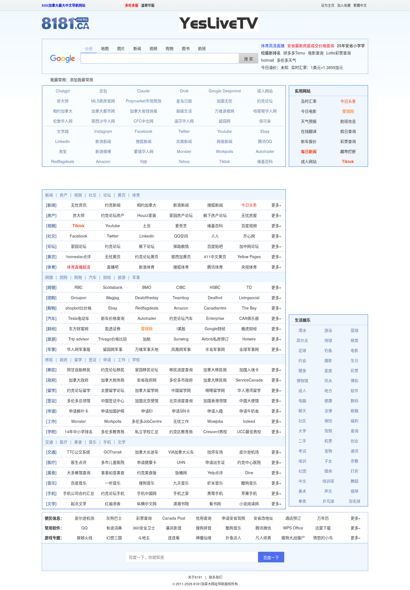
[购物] (51, 308)
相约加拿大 (63, 111)
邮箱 (354, 410)
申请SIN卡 (181, 411)
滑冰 (302, 330)
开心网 (249, 236)
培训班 (328, 481)
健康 (328, 400)
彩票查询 (348, 141)
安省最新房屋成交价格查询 (310, 45)
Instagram (103, 131)
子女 (328, 461)
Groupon (78, 297)
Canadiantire (215, 308)
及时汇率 (309, 101)
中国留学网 (181, 390)
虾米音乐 (215, 483)
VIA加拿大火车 (181, 452)
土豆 (147, 225)
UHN (181, 462)
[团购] (51, 297)
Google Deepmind (225, 90)
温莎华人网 (184, 121)
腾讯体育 (215, 267)
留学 (78, 359)
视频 (78, 195)
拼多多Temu (294, 53)
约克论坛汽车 (181, 318)
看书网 (215, 503)
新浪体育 (147, 267)
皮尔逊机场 (249, 452)
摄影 (328, 360)
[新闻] (51, 205)
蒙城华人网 (143, 151)
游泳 (328, 330)
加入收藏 (344, 6)
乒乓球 (328, 501)
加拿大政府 (78, 380)
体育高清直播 (272, 45)
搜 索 (248, 58)
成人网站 (265, 90)
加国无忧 (224, 101)
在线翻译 (309, 131)
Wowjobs (215, 421)
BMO (146, 287)
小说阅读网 (249, 503)
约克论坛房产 (112, 215)
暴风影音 (174, 528)
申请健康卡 (146, 462)
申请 (107, 359)
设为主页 (327, 6)
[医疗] (51, 462)
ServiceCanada (249, 380)
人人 (215, 236)
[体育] (51, 267)
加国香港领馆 (215, 400)
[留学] (51, 390)
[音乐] (51, 483)
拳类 (302, 501)
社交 (93, 195)
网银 (49, 277)
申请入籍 (215, 411)
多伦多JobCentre (147, 421)
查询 (354, 430)
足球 (302, 350)
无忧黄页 (112, 256)
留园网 (224, 121)
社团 (302, 471)
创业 (354, 440)
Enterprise (215, 318)
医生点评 (78, 462)
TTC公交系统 (78, 452)
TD (249, 287)
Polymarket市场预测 (143, 101)
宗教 (354, 461)
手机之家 (181, 493)
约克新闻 (112, 205)
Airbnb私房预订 (215, 339)
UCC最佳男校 (249, 431)
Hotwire (249, 339)
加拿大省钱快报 (143, 111)
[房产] (51, 215)
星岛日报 (184, 101)
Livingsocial (249, 297)
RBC (78, 287)
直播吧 (113, 267)
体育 (136, 195)
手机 (107, 442)
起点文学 (78, 503)
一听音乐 (112, 483)
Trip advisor (78, 339)
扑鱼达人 (233, 537)
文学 (122, 442)
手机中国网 (146, 493)
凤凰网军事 (181, 349)
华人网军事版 (78, 349)
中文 (302, 481)
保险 (328, 420)
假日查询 (348, 131)
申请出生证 (215, 462)
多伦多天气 (286, 60)
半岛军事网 (215, 349)
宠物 (328, 451)
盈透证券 (112, 328)
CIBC (180, 287)
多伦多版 (131, 6)
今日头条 (249, 205)
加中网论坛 (249, 246)
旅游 (122, 277)
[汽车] (51, 318)
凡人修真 (263, 537)
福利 (354, 420)
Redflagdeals (62, 161)
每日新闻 (309, 151)
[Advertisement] (326, 24)
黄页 (122, 195)
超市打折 (348, 151)
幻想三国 (114, 537)
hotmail (267, 60)
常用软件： (54, 528)
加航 (147, 339)
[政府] (51, 380)
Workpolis (224, 151)
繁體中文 (360, 6)
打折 (354, 471)
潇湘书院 (181, 503)
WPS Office (293, 528)
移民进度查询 (181, 369)
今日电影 (309, 111)
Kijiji (143, 161)
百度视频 (249, 225)
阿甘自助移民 (78, 369)
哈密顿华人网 (265, 111)
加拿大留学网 (146, 390)
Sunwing (181, 339)
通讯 (354, 451)
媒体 (328, 471)
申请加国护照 (112, 411)
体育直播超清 (78, 267)
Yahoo (184, 161)
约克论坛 (265, 101)
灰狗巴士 (114, 518)
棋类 (354, 340)
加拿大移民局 (215, 369)
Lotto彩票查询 (338, 53)
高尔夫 (302, 340)
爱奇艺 (181, 225)
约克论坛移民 (112, 369)
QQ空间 (181, 236)
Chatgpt (63, 90)
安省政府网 (146, 380)
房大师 (63, 101)
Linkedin (62, 141)
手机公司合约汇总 (78, 493)
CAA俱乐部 (249, 318)
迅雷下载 (323, 528)
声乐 (328, 491)
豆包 (103, 90)
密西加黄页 (181, 256)
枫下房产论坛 (215, 215)
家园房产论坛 (181, 215)
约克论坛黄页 (146, 256)
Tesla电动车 (78, 318)
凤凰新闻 (184, 141)
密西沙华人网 (103, 121)
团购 (63, 277)
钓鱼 (328, 350)
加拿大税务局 (112, 380)
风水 (328, 380)
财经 (107, 277)
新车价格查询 (112, 318)
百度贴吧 (215, 246)
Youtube (224, 131)
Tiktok (224, 161)
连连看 (174, 537)
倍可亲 (265, 121)
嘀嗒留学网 (215, 390)
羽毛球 (354, 501)
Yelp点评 (215, 472)
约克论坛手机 (112, 493)
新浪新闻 (103, 141)
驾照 (328, 430)
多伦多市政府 (181, 380)
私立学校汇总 (146, 431)
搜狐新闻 (143, 141)
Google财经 (215, 328)
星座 (328, 370)
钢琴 (354, 491)
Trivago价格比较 (112, 339)
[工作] (51, 421)
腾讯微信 (263, 528)
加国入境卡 (249, 369)
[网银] (51, 287)
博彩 (354, 380)
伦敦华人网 (63, 121)
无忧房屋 (249, 215)
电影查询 (316, 53)
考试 (302, 451)
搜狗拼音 (203, 528)
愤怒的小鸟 (323, 537)
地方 (328, 390)
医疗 (63, 442)
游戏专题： (54, 537)
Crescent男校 (215, 431)
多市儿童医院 (112, 462)
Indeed (249, 421)
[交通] (51, 452)
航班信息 (348, 121)
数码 (354, 400)
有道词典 (114, 528)
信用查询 (203, 518)
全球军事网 (249, 349)
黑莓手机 (215, 493)
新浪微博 (103, 151)
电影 (354, 350)
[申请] (51, 411)
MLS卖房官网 (103, 101)
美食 (78, 442)
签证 (93, 359)
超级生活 (184, 111)
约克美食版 (146, 472)
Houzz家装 (146, 215)
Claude (143, 90)
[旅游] (51, 339)
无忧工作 (181, 421)
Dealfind (215, 297)
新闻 (49, 195)
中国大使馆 (249, 400)
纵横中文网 (146, 503)
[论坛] (51, 246)
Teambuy (181, 297)
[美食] (51, 472)
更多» (276, 205)
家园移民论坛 (146, 369)
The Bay (249, 308)
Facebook (143, 131)
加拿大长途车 (146, 452)
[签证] (51, 400)
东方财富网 (78, 328)
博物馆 (302, 380)
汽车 (93, 277)
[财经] (51, 328)
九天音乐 (181, 483)
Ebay (265, 131)
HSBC (215, 287)
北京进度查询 (181, 400)
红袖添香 (112, 503)
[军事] (51, 349)
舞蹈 (354, 481)
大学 (302, 430)
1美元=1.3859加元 (327, 67)
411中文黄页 (215, 256)
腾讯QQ (265, 141)
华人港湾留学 (249, 390)
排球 (328, 340)
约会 (302, 360)
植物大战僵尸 (293, 537)
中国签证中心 (112, 400)
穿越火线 (84, 537)
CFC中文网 (143, 121)
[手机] (51, 493)
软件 (354, 390)
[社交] (51, 236)
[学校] (51, 431)
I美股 (181, 328)
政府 (63, 359)
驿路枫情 (181, 246)
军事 (136, 277)
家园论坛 (78, 246)
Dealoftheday (146, 297)
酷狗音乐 (249, 483)
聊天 (302, 410)
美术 (302, 491)
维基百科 (265, 161)
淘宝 (63, 151)
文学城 (63, 131)
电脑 (302, 400)
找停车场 (215, 452)
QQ (84, 528)
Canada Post (173, 518)
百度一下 (271, 557)
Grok (184, 90)
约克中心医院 (249, 462)
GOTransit (113, 452)
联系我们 (215, 577)
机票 (328, 440)
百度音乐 (78, 483)
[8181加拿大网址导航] (65, 20)
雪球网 (147, 328)
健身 (302, 370)
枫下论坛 (147, 246)
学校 (136, 359)
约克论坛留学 (78, 390)
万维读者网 (224, 111)
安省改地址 (263, 518)
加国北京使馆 (146, 400)
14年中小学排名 (79, 431)
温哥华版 (148, 6)
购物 (78, 277)
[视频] (51, 225)
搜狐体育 (181, 267)
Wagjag (112, 297)
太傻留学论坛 (112, 390)
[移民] (51, 369)
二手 (302, 440)
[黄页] (51, 256)
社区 (302, 420)
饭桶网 (181, 472)
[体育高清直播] (219, 22)
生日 (354, 360)
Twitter (184, 131)
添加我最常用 (81, 79)
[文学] (51, 503)
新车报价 (309, 141)
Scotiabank (112, 287)
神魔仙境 (203, 537)
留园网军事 (112, 349)
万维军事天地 (146, 349)
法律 (328, 410)
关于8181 (195, 577)
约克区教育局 (181, 431)
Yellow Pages (249, 256)
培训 (302, 461)
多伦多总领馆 (78, 400)
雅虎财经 (249, 328)
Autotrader (265, 151)
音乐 (93, 442)
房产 (63, 195)
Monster (184, 151)
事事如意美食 (112, 472)
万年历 (323, 518)
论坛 (107, 195)
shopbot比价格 (78, 308)
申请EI (147, 411)
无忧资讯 (78, 205)
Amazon (103, 161)
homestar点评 (78, 256)
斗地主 (144, 537)
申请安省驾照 (233, 518)
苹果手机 (249, 493)
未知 (284, 67)
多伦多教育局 (112, 431)
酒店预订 (293, 518)
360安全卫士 (144, 528)
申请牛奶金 (249, 411)
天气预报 (309, 121)
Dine (249, 472)
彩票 (354, 370)
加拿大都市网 (103, 111)
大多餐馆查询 (78, 472)
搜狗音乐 (147, 483)
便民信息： (54, 518)
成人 (302, 390)
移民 (49, 359)
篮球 (354, 330)
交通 (49, 442)
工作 (122, 359)
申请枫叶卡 (78, 411)
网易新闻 (224, 141)
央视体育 (249, 267)
